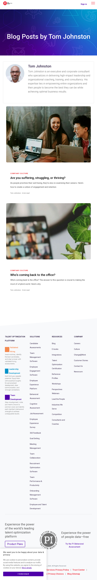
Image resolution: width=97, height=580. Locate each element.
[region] (23, 564)
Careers (77, 343)
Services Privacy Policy (57, 570)
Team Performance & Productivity (36, 481)
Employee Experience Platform (34, 385)
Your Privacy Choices (53, 574)
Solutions (35, 337)
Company (78, 337)
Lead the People (58, 399)
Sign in (84, 4)
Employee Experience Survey (34, 423)
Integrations (57, 355)
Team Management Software (35, 357)
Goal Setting (35, 438)
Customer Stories (81, 360)
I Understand (23, 574)
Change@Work (80, 355)
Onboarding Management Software (35, 495)
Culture (77, 349)
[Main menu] (93, 3)
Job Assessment (36, 414)
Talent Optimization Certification (57, 364)
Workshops (56, 384)
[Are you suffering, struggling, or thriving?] (85, 196)
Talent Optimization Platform (15, 339)
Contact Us (78, 366)
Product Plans (15, 544)
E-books (55, 349)
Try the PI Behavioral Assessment (74, 545)
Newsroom (78, 372)
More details (27, 568)
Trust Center (78, 570)
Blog (53, 343)
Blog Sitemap (73, 574)
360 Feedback (35, 433)
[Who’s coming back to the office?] (85, 293)
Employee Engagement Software (35, 371)
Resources (57, 337)
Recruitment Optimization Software (35, 467)
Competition (57, 414)
